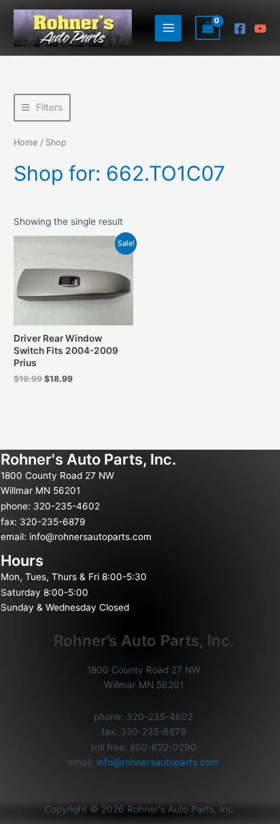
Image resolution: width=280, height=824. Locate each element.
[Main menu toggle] (168, 28)
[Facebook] (240, 28)
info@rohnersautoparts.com (90, 536)
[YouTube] (260, 28)
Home (25, 142)
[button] (42, 108)
